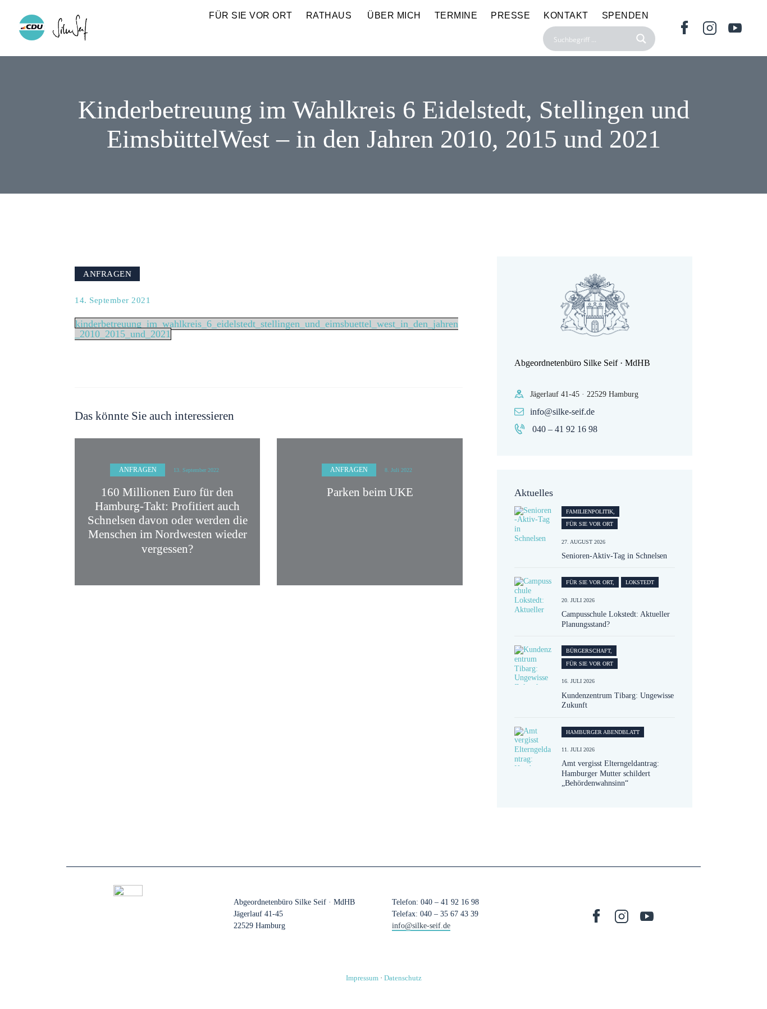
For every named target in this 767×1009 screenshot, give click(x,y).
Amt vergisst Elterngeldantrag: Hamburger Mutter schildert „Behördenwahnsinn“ (610, 773)
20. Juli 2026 (578, 600)
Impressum (362, 978)
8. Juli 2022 (398, 470)
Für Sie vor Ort (589, 524)
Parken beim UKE (370, 492)
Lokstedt (640, 582)
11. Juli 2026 (578, 749)
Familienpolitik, (590, 511)
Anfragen (107, 273)
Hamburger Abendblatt (603, 732)
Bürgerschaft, (589, 651)
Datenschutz (403, 978)
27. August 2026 (583, 542)
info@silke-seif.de (562, 411)
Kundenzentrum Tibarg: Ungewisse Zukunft (617, 700)
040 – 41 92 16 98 (564, 429)
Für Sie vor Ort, (590, 582)
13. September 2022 (196, 470)
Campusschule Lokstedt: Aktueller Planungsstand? (615, 619)
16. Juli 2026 (578, 681)
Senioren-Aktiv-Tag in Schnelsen (614, 556)
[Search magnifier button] (643, 39)
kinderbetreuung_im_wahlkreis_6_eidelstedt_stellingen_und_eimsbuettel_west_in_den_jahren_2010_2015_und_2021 (266, 329)
